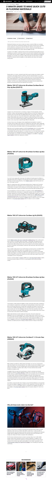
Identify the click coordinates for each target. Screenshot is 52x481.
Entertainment (29, 1)
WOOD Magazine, (38, 190)
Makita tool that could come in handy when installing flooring (23, 240)
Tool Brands (12, 4)
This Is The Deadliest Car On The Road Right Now (11, 473)
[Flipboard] (41, 1)
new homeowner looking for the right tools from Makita (19, 442)
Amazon (29, 133)
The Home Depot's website (18, 198)
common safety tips (21, 372)
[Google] (39, 1)
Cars (23, 1)
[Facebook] (35, 1)
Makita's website (29, 180)
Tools (7, 4)
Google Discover (30, 38)
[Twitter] (37, 1)
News (15, 1)
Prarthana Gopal (10, 11)
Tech (19, 1)
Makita (17, 4)
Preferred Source (21, 38)
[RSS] (43, 1)
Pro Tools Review (29, 128)
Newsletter (48, 1)
